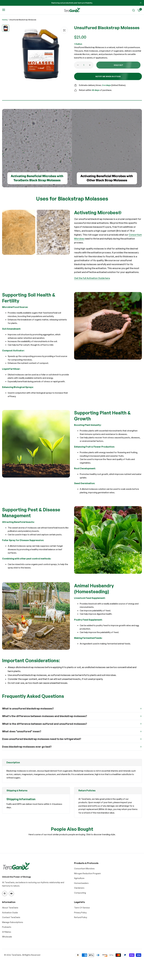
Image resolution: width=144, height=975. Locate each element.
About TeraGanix (10, 907)
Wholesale (7, 936)
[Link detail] (4, 893)
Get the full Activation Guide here (92, 278)
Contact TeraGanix (11, 917)
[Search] (133, 10)
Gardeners (79, 888)
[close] (140, 3)
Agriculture (79, 878)
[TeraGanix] (72, 10)
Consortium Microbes (84, 868)
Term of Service (82, 907)
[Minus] (77, 65)
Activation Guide (10, 912)
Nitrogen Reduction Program (87, 873)
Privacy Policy (80, 912)
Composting (80, 893)
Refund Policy (80, 917)
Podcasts (6, 927)
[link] (36, 232)
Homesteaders (81, 883)
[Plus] (89, 65)
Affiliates (6, 932)
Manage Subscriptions (12, 922)
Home (4, 20)
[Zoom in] (64, 30)
